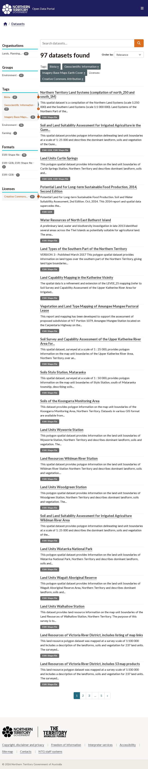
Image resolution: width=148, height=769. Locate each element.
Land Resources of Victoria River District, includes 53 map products (90, 664)
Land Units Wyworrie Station (61, 430)
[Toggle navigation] (142, 8)
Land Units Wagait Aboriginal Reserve (68, 578)
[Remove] (58, 67)
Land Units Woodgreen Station (63, 487)
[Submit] (139, 43)
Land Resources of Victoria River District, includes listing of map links (91, 635)
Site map (7, 751)
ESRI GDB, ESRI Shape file (55, 150)
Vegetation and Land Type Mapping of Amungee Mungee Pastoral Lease (89, 308)
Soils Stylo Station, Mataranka (63, 372)
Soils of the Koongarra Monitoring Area (69, 401)
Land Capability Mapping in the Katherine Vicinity (76, 277)
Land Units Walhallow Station (62, 606)
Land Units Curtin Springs (59, 158)
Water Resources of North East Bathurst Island (75, 220)
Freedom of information (66, 744)
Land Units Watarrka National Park (66, 549)
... (95, 695)
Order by (107, 54)
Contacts (25, 751)
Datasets (18, 24)
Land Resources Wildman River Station (69, 458)
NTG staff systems (50, 751)
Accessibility (128, 744)
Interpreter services (100, 744)
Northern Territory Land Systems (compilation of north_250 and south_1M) (87, 94)
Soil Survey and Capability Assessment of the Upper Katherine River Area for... (90, 341)
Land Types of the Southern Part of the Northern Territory (83, 249)
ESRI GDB (47, 211)
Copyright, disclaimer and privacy (23, 744)
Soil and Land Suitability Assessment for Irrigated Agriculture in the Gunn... (90, 127)
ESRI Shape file (49, 117)
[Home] (5, 24)
